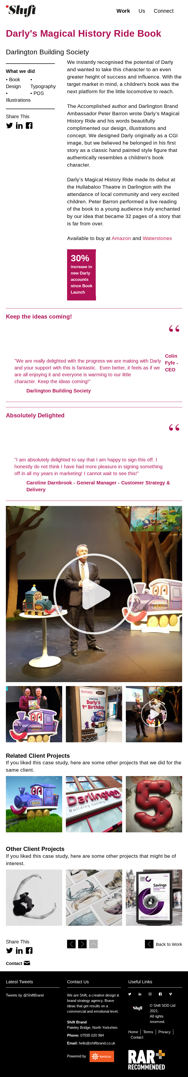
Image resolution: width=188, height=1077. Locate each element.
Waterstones (157, 238)
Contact (14, 963)
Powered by (76, 1056)
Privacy (164, 1032)
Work (123, 11)
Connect (164, 11)
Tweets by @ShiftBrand (25, 995)
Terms (148, 1032)
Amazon (121, 238)
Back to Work (169, 944)
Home (133, 1032)
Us (142, 11)
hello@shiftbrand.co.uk (97, 1043)
